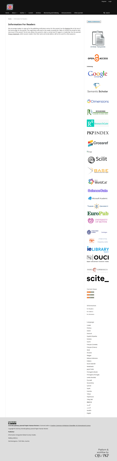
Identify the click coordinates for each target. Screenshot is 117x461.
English (89, 413)
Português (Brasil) (92, 372)
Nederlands (90, 366)
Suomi (89, 342)
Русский (89, 380)
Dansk (89, 331)
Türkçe (89, 394)
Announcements (66, 13)
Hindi (88, 350)
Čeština (89, 328)
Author (22, 13)
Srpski (88, 388)
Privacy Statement (13, 34)
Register (104, 1)
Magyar (89, 355)
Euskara (89, 339)
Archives (38, 13)
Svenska (89, 391)
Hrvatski (89, 353)
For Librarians (90, 314)
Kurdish (89, 410)
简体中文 (89, 402)
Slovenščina (90, 383)
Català (89, 325)
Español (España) (92, 336)
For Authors (90, 311)
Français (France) (92, 347)
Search (107, 13)
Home (7, 13)
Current (31, 13)
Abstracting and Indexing (51, 13)
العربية (88, 405)
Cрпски (89, 386)
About (14, 13)
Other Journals (78, 13)
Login (110, 1)
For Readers (90, 309)
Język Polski (90, 369)
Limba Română (91, 377)
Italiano (89, 361)
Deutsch (89, 333)
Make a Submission (94, 21)
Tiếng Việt (90, 399)
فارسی (89, 408)
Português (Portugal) (93, 375)
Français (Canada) (92, 344)
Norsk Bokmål (91, 364)
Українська (90, 397)
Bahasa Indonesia (92, 358)
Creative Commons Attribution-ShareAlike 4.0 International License (70, 425)
